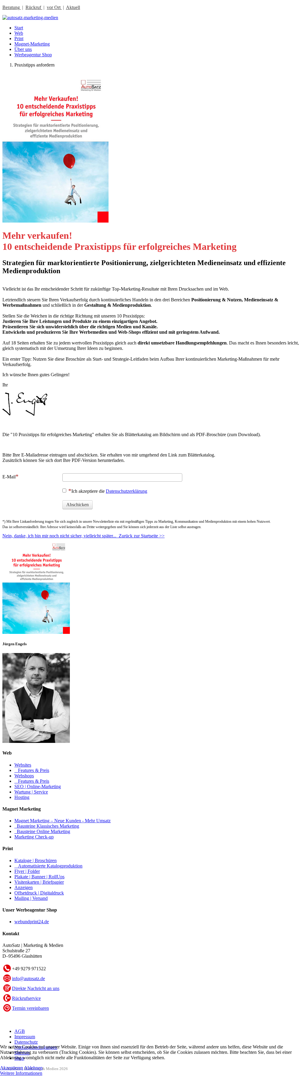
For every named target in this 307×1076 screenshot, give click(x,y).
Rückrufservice (26, 998)
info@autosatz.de (28, 978)
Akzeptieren (11, 1067)
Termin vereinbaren (30, 1008)
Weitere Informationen (21, 1073)
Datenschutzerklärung (126, 491)
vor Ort (54, 7)
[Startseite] (30, 17)
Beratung (11, 7)
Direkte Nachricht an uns (35, 988)
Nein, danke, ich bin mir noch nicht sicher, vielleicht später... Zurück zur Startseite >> (83, 535)
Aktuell (73, 7)
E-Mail (9, 476)
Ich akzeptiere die (109, 491)
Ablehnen (33, 1067)
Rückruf (33, 7)
